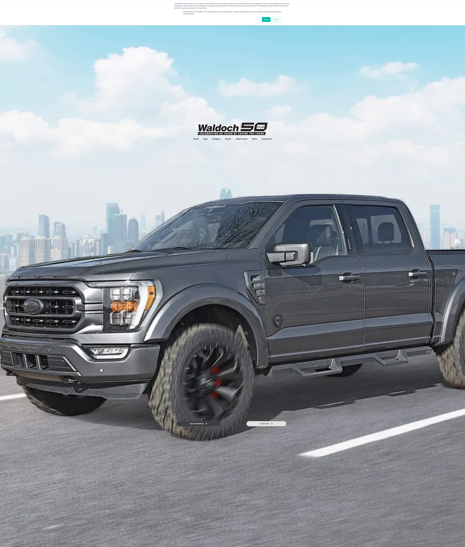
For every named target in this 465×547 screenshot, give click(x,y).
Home (196, 139)
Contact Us (266, 139)
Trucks (228, 139)
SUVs (254, 139)
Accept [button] (266, 19)
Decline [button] (276, 19)
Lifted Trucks (242, 139)
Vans (205, 139)
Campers (216, 139)
